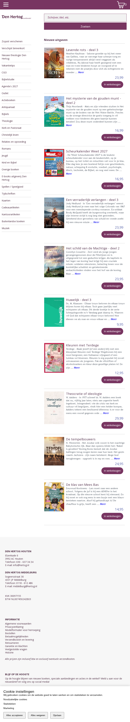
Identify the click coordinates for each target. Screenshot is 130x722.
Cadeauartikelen (10, 207)
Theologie (7, 121)
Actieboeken (8, 100)
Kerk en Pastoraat (11, 127)
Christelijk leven (10, 134)
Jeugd (5, 155)
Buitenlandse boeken (13, 221)
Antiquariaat (8, 107)
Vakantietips (8, 65)
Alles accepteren (14, 715)
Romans (6, 148)
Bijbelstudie (8, 79)
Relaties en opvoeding (14, 141)
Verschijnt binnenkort (13, 48)
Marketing (8, 708)
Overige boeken (10, 169)
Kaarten (6, 200)
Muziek (5, 228)
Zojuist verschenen (12, 41)
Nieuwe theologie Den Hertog (14, 57)
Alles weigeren (38, 715)
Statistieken (9, 703)
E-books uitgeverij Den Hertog (14, 178)
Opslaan (57, 715)
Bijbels (5, 114)
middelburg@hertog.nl (25, 586)
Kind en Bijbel (9, 162)
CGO (4, 72)
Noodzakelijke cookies (15, 699)
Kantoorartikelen (11, 214)
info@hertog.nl (21, 565)
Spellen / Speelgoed (12, 186)
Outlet (5, 93)
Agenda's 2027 (10, 86)
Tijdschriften (8, 193)
